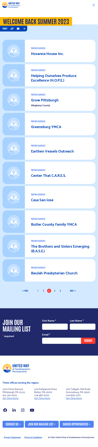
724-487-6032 (41, 395)
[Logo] (11, 5)
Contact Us (12, 424)
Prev (26, 290)
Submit (88, 340)
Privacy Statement (12, 437)
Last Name (77, 321)
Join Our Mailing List (40, 424)
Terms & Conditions (33, 437)
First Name (49, 321)
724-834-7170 (73, 395)
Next (72, 290)
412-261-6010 (10, 395)
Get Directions (11, 398)
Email (46, 335)
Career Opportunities (75, 424)
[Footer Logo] (49, 368)
